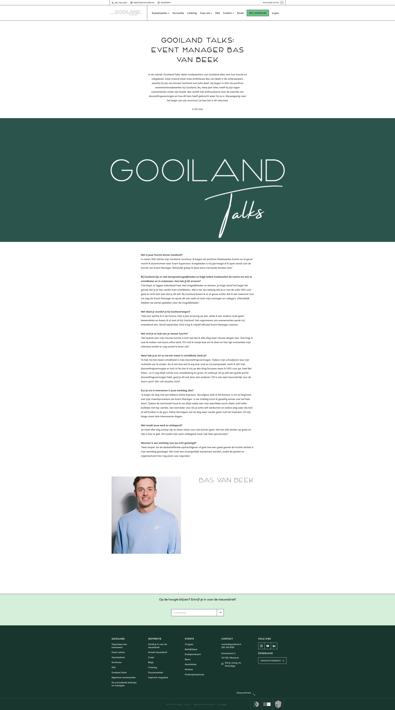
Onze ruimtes (118, 652)
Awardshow (191, 664)
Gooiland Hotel (271, 2)
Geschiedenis (118, 657)
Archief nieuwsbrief (157, 652)
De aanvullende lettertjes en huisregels (124, 684)
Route (240, 13)
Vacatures (116, 662)
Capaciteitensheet (271, 660)
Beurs (187, 659)
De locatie (178, 13)
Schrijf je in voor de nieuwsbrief (157, 646)
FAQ (217, 13)
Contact (227, 13)
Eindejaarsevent (193, 654)
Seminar (189, 669)
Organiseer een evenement (119, 646)
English (275, 13)
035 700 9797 (227, 647)
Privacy (187, 704)
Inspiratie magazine (158, 677)
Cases (151, 657)
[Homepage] (128, 13)
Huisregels (222, 704)
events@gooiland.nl (144, 2)
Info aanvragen (258, 13)
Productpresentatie (194, 674)
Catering (192, 13)
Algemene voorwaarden (124, 677)
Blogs (151, 662)
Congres (189, 644)
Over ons (205, 13)
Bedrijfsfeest (191, 649)
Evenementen (159, 13)
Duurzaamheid (155, 672)
